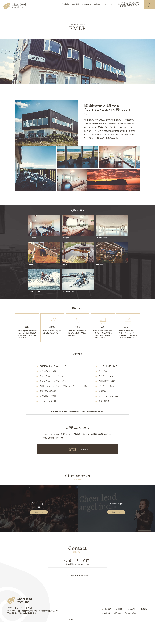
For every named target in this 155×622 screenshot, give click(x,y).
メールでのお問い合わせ (79, 575)
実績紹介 (98, 4)
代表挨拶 (65, 4)
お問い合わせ (118, 613)
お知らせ (108, 4)
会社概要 (75, 4)
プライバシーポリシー (131, 613)
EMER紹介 (86, 4)
